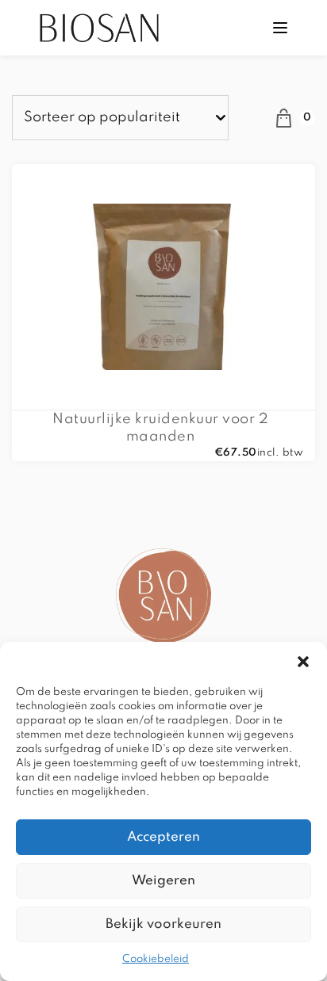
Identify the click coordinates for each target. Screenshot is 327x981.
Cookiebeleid (155, 959)
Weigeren (163, 880)
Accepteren (163, 837)
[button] (303, 662)
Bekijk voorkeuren (163, 924)
